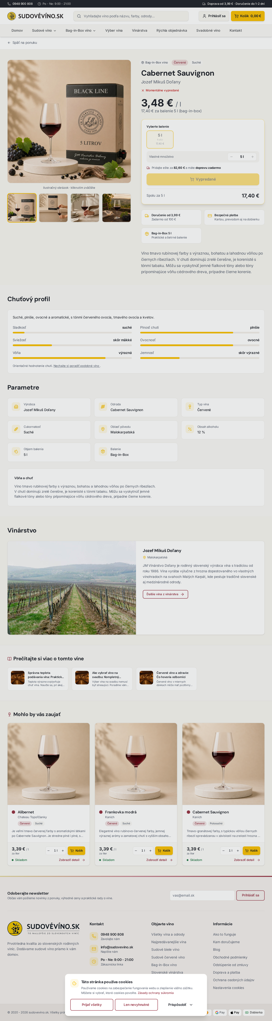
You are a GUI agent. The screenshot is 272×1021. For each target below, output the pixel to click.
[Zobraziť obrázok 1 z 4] (21, 207)
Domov (17, 30)
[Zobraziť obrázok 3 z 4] (85, 207)
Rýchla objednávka (172, 30)
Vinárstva (139, 30)
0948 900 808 (112, 934)
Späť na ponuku (25, 43)
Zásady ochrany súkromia (156, 993)
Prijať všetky (92, 1005)
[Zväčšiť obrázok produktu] (69, 121)
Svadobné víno (208, 30)
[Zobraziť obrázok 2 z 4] (53, 207)
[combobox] (131, 16)
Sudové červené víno (168, 957)
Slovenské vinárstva (167, 972)
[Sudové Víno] (35, 16)
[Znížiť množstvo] (231, 156)
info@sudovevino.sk (117, 947)
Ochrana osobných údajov (233, 980)
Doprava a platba (226, 972)
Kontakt (236, 30)
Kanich (109, 817)
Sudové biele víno (165, 950)
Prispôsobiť (177, 1005)
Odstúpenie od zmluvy (230, 965)
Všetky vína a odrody (168, 934)
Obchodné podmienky (230, 957)
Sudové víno (42, 30)
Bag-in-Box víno (78, 30)
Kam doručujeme (226, 942)
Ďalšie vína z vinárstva (162, 594)
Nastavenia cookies (228, 988)
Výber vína (114, 30)
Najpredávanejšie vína (168, 942)
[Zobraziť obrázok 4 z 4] (116, 207)
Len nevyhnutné (136, 1005)
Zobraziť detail (69, 860)
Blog (216, 950)
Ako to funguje (224, 934)
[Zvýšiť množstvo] (252, 156)
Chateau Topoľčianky (32, 817)
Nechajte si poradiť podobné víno (77, 366)
